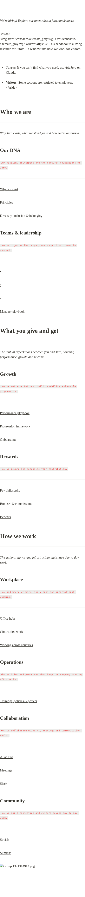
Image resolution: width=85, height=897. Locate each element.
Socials (4, 839)
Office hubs (7, 618)
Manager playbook (12, 311)
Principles (6, 202)
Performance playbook (15, 413)
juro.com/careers (63, 20)
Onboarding (8, 439)
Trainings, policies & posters (18, 701)
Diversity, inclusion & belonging (21, 215)
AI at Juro (6, 757)
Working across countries (16, 645)
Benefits (5, 517)
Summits (5, 853)
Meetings (6, 770)
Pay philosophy (10, 490)
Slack (3, 783)
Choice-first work (11, 631)
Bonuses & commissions (16, 503)
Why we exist (9, 189)
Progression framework (15, 426)
